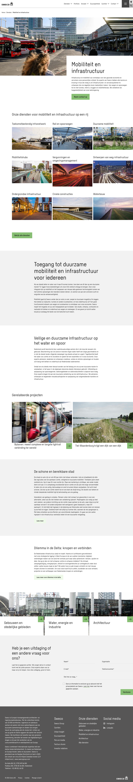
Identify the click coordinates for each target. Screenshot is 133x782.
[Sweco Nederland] (7, 3)
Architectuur (83, 738)
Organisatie (106, 661)
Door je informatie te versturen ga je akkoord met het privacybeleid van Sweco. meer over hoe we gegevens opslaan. (84, 686)
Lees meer (40, 521)
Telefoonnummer (108, 669)
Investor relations (60, 748)
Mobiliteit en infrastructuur (89, 734)
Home (3, 12)
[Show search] (131, 5)
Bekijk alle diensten (22, 235)
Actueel (83, 4)
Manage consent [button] (36, 778)
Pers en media (59, 740)
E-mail (66, 669)
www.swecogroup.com (22, 759)
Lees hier (86, 686)
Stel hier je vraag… (70, 677)
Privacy (20, 778)
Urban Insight (59, 732)
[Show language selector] (131, 2)
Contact (113, 4)
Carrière (104, 4)
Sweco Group (59, 723)
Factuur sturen (59, 744)
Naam (66, 661)
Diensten (67, 4)
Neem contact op (80, 97)
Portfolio (76, 4)
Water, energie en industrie (89, 730)
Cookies (27, 778)
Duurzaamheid (95, 4)
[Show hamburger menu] (125, 3)
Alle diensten (83, 742)
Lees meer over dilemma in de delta (49, 577)
